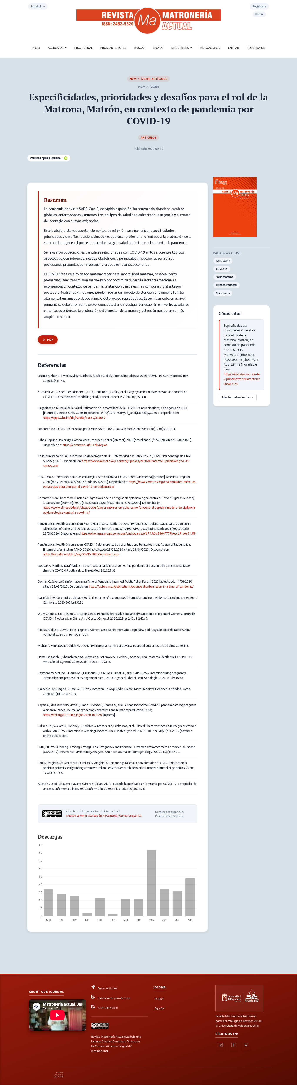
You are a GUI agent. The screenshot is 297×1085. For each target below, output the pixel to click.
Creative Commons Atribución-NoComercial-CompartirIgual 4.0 (103, 815)
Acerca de (56, 48)
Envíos (158, 48)
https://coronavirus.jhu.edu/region (85, 445)
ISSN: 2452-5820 (108, 1008)
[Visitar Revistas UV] (239, 998)
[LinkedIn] (246, 1046)
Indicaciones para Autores (114, 998)
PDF (50, 340)
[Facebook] (233, 1046)
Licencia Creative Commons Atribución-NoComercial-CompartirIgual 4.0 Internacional (115, 1046)
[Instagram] (221, 1046)
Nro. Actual (83, 48)
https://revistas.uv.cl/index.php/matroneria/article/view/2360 (242, 379)
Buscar (139, 48)
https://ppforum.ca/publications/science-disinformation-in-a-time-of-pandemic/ (141, 586)
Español (39, 7)
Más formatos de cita (235, 397)
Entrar (233, 48)
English (159, 999)
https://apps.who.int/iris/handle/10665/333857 (74, 418)
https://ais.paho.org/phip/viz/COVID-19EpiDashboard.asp (80, 554)
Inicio (36, 48)
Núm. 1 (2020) (140, 78)
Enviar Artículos (107, 988)
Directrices (180, 48)
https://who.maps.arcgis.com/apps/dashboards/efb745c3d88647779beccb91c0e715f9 (138, 533)
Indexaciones (210, 48)
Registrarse (256, 48)
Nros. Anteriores (113, 48)
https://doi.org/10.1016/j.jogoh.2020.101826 (72, 715)
